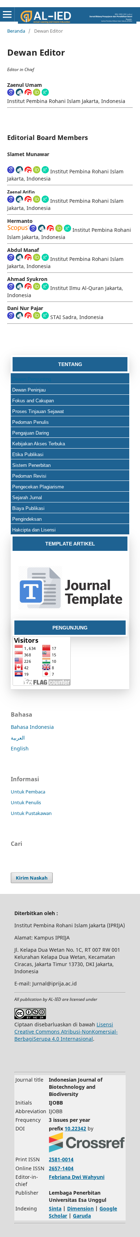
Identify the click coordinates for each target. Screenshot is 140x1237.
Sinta (55, 1208)
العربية (18, 737)
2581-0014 (61, 1159)
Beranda (16, 31)
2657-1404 (61, 1168)
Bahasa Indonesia (32, 726)
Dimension (80, 1208)
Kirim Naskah (32, 878)
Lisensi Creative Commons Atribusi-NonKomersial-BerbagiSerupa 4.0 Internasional (66, 1031)
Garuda (82, 1215)
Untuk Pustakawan (31, 813)
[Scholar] (10, 93)
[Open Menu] (7, 14)
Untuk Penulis (26, 802)
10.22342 (75, 1128)
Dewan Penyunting (31, 379)
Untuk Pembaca (28, 791)
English (20, 748)
